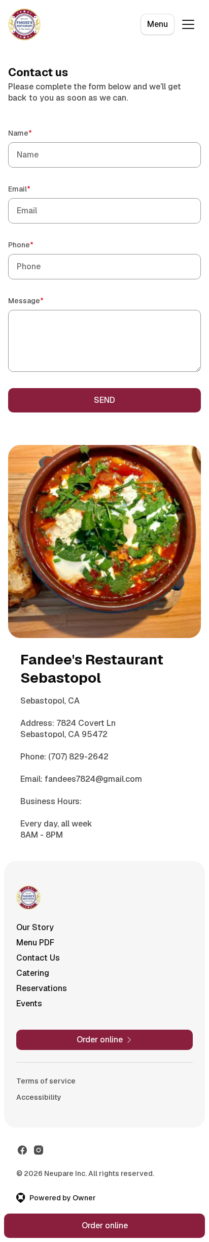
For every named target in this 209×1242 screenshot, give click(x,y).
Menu (157, 24)
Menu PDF (35, 942)
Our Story (35, 927)
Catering (32, 973)
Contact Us (38, 957)
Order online (105, 1225)
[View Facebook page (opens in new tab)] (22, 1150)
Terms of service (46, 1081)
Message (40, 300)
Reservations (41, 988)
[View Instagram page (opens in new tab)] (38, 1150)
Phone (35, 244)
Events (29, 1003)
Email (33, 189)
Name (34, 133)
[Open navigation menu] (188, 24)
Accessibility (38, 1097)
